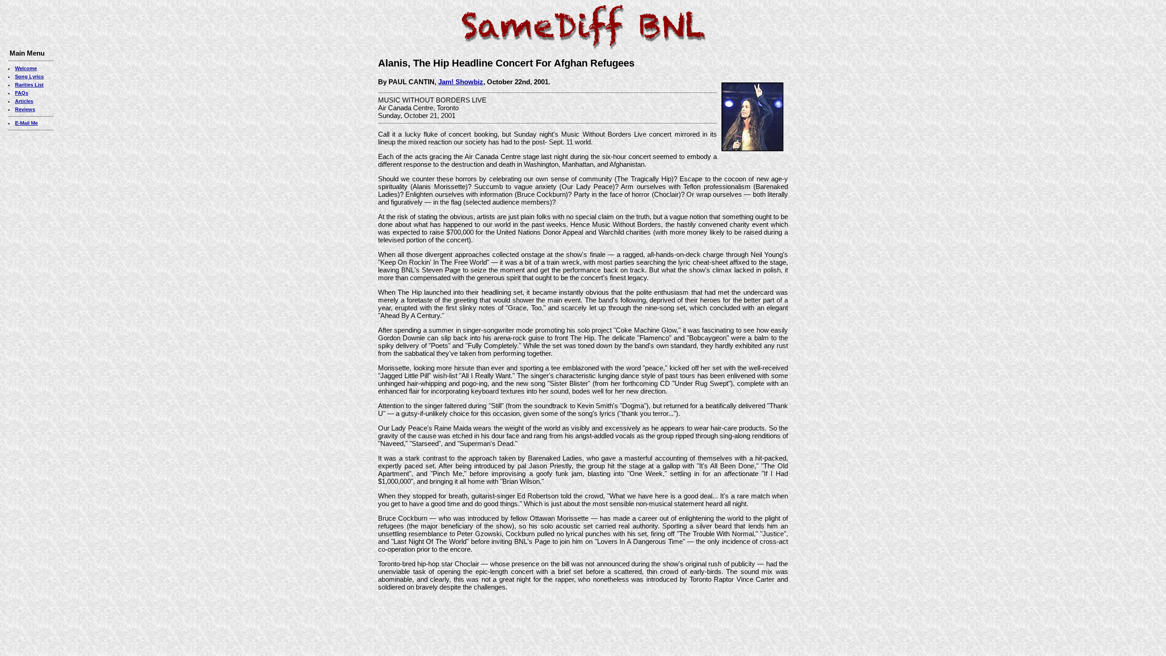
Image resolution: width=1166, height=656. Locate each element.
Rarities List (29, 84)
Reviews (25, 109)
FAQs (21, 93)
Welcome (26, 68)
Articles (24, 101)
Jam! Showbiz (460, 82)
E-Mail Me (26, 123)
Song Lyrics (29, 76)
